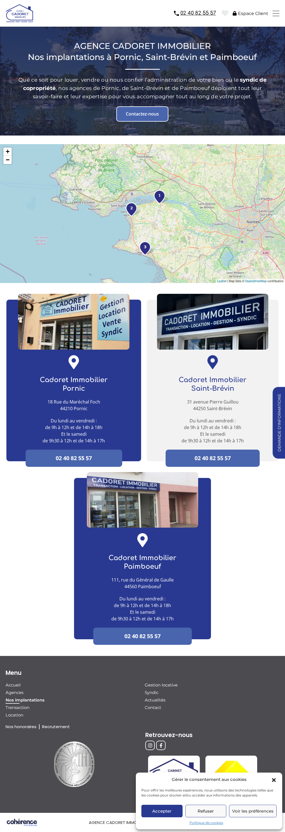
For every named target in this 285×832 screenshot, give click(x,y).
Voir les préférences (253, 811)
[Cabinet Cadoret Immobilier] (19, 19)
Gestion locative (161, 685)
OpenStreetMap (256, 281)
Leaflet (221, 281)
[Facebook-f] (161, 745)
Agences (14, 692)
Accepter (161, 811)
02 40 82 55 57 (198, 13)
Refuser (206, 811)
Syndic (151, 692)
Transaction (18, 707)
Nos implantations (25, 700)
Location (14, 715)
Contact (153, 707)
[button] (274, 779)
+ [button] (7, 151)
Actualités (155, 700)
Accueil (13, 685)
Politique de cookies (206, 823)
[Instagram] (150, 745)
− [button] (7, 159)
